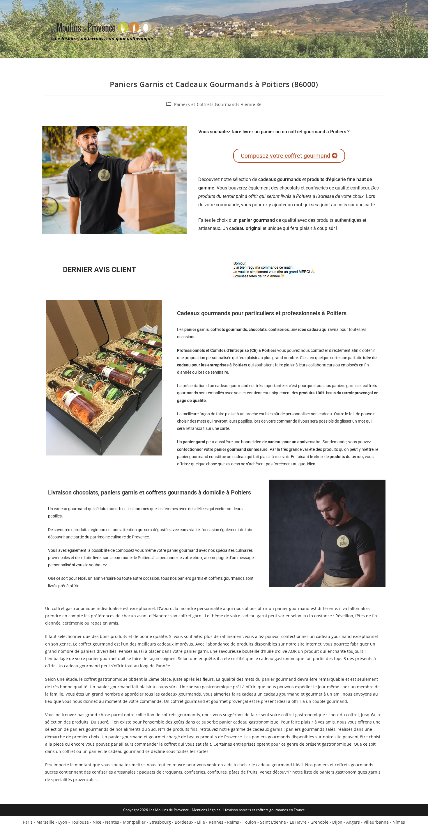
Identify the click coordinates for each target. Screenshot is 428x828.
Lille (201, 822)
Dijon (337, 822)
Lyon (62, 822)
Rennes (216, 822)
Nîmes (398, 822)
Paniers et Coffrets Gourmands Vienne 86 (217, 104)
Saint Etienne (273, 822)
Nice (97, 822)
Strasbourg (160, 822)
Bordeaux (184, 822)
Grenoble (319, 822)
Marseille (45, 822)
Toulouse (80, 822)
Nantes (112, 822)
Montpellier (134, 822)
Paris (28, 822)
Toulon (249, 822)
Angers (353, 822)
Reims (233, 822)
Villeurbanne (376, 822)
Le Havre (298, 822)
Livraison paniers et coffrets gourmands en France (264, 809)
